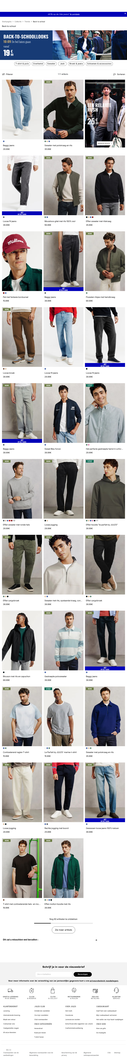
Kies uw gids (101, 1028)
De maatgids (101, 1033)
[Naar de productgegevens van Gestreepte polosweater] (64, 640)
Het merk (68, 1011)
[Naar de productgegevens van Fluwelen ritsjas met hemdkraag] (105, 261)
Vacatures (69, 1015)
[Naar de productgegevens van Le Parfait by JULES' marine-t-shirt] (64, 716)
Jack (62, 64)
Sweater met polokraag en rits (58, 145)
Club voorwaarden (41, 1019)
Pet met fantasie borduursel (15, 297)
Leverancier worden (72, 1019)
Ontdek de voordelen (42, 1011)
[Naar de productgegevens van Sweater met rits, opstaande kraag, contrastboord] (64, 565)
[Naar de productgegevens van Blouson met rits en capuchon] (22, 640)
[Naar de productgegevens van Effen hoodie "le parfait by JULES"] (105, 489)
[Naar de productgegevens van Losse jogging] (64, 489)
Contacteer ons (9, 1024)
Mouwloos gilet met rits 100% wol (60, 221)
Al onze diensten (9, 1032)
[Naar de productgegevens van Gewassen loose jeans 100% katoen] (105, 792)
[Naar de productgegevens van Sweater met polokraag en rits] (64, 109)
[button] (39, 83)
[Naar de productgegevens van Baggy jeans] (22, 109)
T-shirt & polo (22, 64)
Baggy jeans (8, 145)
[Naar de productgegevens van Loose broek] (22, 337)
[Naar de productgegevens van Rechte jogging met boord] (64, 792)
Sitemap (117, 1053)
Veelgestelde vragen (11, 1028)
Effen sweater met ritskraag (98, 221)
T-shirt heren (39, 1037)
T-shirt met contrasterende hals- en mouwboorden (26, 904)
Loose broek (9, 373)
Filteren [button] (9, 74)
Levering (6, 1011)
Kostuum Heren (40, 1033)
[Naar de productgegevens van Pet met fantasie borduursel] (22, 261)
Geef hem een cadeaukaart (106, 1011)
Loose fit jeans (9, 221)
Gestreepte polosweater (56, 676)
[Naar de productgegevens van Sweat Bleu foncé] (64, 413)
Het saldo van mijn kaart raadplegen (109, 1019)
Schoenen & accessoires (99, 64)
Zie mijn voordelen (41, 1015)
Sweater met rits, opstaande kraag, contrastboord (67, 600)
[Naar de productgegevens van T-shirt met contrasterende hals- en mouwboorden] (22, 868)
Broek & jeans (76, 64)
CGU (109, 1053)
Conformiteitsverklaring (74, 1028)
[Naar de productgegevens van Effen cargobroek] (22, 565)
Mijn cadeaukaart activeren (106, 1015)
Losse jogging (51, 524)
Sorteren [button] (121, 74)
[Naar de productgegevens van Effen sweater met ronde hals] (22, 489)
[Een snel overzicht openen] (39, 83)
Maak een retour (9, 1019)
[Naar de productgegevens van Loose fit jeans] (22, 185)
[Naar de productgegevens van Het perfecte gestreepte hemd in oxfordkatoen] (105, 413)
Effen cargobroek (11, 600)
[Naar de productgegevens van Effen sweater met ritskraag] (105, 185)
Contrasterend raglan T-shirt (16, 752)
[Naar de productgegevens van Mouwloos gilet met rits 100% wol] (64, 185)
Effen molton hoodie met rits (58, 904)
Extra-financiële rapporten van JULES (79, 1024)
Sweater (51, 64)
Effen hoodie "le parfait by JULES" (102, 524)
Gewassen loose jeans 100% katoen (102, 828)
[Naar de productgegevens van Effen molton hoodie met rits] (64, 868)
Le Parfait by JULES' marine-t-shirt (61, 752)
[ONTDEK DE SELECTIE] (105, 113)
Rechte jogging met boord (57, 828)
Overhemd (38, 64)
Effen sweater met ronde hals (16, 524)
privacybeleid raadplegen (104, 981)
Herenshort (38, 1028)
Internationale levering (11, 1015)
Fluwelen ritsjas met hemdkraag (100, 297)
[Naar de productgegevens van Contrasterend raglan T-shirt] (22, 716)
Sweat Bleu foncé (53, 449)
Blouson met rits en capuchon (16, 676)
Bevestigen (83, 974)
